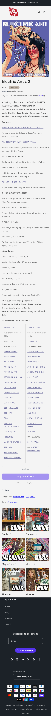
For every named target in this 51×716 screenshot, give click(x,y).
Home (7, 606)
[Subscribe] (40, 641)
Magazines (30, 496)
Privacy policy (41, 705)
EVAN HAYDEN (34, 327)
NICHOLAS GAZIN (35, 392)
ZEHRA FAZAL (33, 442)
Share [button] (7, 490)
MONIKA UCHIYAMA (36, 382)
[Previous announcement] (5, 3)
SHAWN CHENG (34, 418)
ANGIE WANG (10, 356)
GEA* (6, 418)
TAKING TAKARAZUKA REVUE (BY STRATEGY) (22, 127)
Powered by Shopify (26, 705)
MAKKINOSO (33, 361)
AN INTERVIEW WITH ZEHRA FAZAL (19, 142)
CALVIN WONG (11, 382)
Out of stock (13, 502)
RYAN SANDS (10, 327)
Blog (7, 612)
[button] (5, 12)
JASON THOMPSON (12, 442)
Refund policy (27, 713)
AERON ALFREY (10, 351)
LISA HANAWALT (34, 356)
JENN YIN (8, 447)
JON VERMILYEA (11, 452)
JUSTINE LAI (32, 341)
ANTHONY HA (10, 367)
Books (5, 534)
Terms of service (11, 709)
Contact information (27, 709)
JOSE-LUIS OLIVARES (12, 457)
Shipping (5, 91)
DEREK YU (8, 413)
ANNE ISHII (9, 361)
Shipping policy (41, 709)
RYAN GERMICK (34, 408)
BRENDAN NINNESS (13, 377)
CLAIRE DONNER (11, 392)
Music (29, 564)
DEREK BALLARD (11, 408)
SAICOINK (31, 413)
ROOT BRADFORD (35, 402)
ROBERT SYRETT (34, 397)
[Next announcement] (46, 3)
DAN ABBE (8, 397)
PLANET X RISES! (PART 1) (14, 182)
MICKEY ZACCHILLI (35, 372)
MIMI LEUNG (32, 377)
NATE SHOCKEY (34, 387)
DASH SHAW (9, 402)
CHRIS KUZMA (10, 387)
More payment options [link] (25, 483)
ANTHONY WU (10, 372)
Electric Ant (18, 496)
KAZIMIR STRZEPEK (35, 351)
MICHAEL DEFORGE (36, 367)
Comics (30, 534)
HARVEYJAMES (10, 431)
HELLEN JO (8, 437)
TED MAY (31, 431)
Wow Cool (15, 705)
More (28, 594)
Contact (8, 618)
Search (8, 624)
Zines (5, 594)
